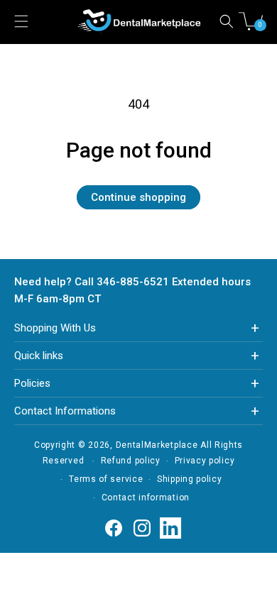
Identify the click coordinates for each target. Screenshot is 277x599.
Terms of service (106, 479)
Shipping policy (189, 479)
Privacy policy (205, 461)
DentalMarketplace (157, 445)
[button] (226, 21)
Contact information (146, 497)
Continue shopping (138, 197)
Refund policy (131, 461)
